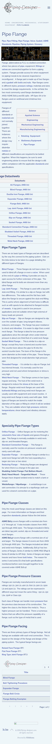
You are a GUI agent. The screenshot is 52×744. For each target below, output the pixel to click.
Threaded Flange (10, 364)
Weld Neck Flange (10, 377)
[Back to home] (21, 7)
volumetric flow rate (11, 435)
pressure (35, 407)
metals (5, 151)
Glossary (38, 44)
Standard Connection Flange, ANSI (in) (19, 227)
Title (26, 672)
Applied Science (32, 115)
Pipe (4, 41)
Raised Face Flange (11, 648)
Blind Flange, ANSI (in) (20, 189)
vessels (7, 308)
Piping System (27, 44)
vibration (18, 328)
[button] (49, 7)
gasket (10, 82)
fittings (39, 66)
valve (35, 272)
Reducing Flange (10, 464)
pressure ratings (25, 86)
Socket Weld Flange (11, 341)
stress (25, 384)
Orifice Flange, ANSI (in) (19, 213)
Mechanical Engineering (32, 125)
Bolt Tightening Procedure (15, 683)
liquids (26, 435)
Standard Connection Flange (15, 445)
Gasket (39, 41)
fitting (25, 276)
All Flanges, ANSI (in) (19, 185)
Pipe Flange (23, 41)
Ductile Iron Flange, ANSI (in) (20, 194)
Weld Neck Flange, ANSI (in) (20, 241)
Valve (32, 41)
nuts (29, 82)
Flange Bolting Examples (14, 699)
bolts (20, 82)
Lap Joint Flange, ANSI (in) (20, 208)
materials (6, 118)
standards (40, 164)
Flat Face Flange (9, 651)
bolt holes (27, 557)
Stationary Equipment (31, 140)
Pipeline (16, 44)
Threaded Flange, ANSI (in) (19, 236)
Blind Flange (8, 269)
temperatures (8, 410)
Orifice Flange (8, 432)
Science (32, 111)
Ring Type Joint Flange (12, 654)
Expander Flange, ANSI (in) (20, 199)
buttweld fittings (9, 390)
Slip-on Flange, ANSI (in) (20, 218)
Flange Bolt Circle (11, 694)
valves (5, 69)
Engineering (32, 120)
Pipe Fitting (12, 41)
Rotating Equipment (30, 136)
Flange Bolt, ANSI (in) (19, 204)
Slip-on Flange (8, 318)
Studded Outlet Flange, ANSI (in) (20, 232)
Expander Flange (10, 455)
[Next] (32, 706)
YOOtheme (30, 737)
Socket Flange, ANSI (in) (20, 222)
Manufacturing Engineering (32, 129)
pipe (22, 66)
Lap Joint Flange (9, 289)
